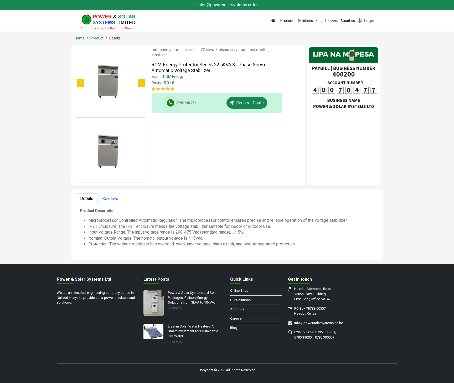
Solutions (305, 20)
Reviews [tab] (110, 198)
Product (97, 38)
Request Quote (250, 102)
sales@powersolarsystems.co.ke (227, 4)
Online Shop (239, 291)
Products (287, 20)
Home (80, 38)
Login (369, 20)
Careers (331, 20)
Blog (319, 20)
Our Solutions (240, 300)
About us (347, 20)
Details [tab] (86, 198)
